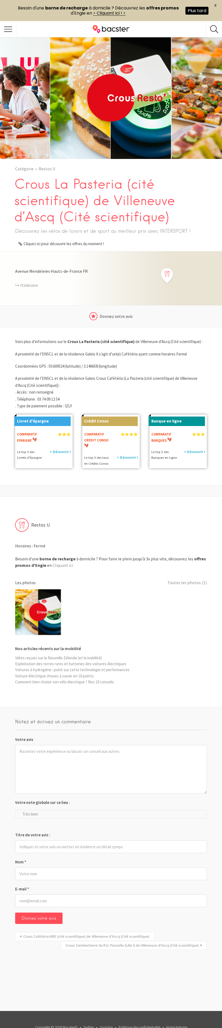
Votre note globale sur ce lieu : (42, 802)
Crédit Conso (96, 421)
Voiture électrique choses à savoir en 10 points (54, 675)
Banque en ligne (166, 421)
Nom (20, 861)
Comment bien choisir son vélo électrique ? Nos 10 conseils (64, 681)
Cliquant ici (63, 565)
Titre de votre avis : (32, 834)
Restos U (47, 168)
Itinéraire (29, 285)
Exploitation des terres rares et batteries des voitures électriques (70, 663)
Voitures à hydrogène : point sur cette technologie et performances (72, 669)
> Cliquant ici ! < (109, 13)
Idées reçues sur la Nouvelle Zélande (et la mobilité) (58, 657)
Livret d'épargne (33, 421)
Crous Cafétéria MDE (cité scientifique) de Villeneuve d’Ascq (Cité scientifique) (86, 936)
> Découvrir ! (60, 452)
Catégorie (24, 168)
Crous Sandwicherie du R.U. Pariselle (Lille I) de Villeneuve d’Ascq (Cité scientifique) (132, 945)
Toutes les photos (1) (187, 582)
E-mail (22, 888)
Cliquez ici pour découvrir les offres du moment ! (64, 243)
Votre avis (24, 739)
